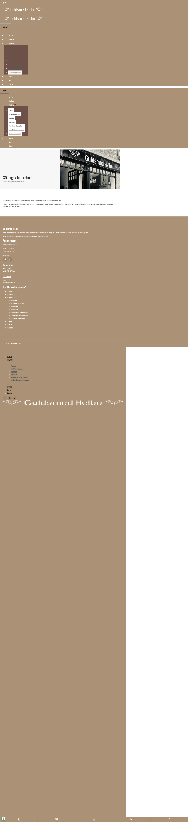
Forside (11, 35)
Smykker (11, 39)
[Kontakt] (131, 819)
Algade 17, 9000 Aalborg (9, 271)
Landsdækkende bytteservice (16, 69)
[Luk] (63, 351)
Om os (10, 80)
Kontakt (11, 84)
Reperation (12, 61)
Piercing (11, 49)
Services (11, 43)
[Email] (56, 819)
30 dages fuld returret (15, 72)
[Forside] (19, 819)
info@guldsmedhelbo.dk (18, 181)
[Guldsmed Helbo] (22, 22)
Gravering (11, 57)
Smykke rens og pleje (14, 53)
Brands (11, 76)
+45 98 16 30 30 (7, 181)
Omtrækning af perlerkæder (16, 65)
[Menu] (5, 27)
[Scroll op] (169, 819)
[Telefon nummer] (94, 819)
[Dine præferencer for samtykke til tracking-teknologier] (3, 818)
